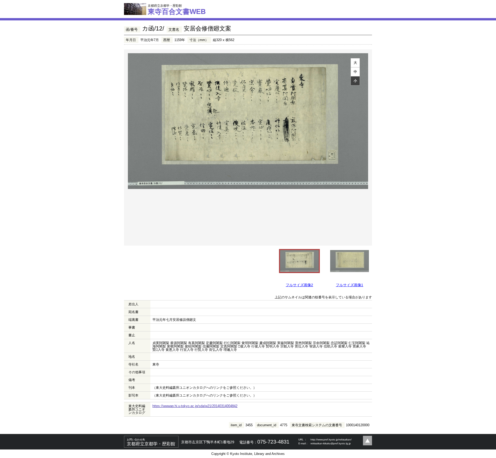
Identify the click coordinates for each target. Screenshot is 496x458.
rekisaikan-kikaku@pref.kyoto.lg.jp (331, 443)
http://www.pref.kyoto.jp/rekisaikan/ (331, 439)
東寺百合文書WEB (177, 9)
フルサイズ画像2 (299, 285)
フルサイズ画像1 (349, 285)
